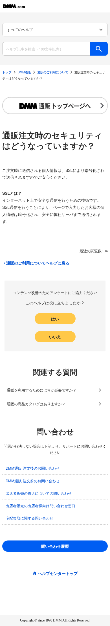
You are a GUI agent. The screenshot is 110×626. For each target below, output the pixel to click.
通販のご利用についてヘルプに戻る (37, 263)
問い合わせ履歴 (55, 546)
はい (55, 318)
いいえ (55, 337)
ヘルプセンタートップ (58, 573)
